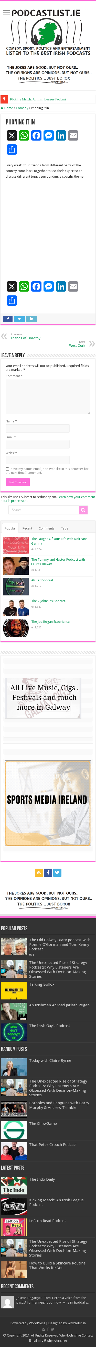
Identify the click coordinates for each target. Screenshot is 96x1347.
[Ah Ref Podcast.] (16, 586)
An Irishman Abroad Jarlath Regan (59, 1005)
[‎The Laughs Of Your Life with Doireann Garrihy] (16, 545)
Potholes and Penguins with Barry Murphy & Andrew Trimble (59, 1105)
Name (11, 421)
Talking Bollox (42, 984)
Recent (27, 528)
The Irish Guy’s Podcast (49, 1025)
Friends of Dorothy (25, 336)
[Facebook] (48, 873)
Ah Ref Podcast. (42, 580)
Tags (64, 528)
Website (11, 453)
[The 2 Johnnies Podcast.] (16, 607)
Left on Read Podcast (47, 1220)
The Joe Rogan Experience (50, 622)
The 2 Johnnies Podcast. (48, 601)
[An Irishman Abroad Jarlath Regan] (14, 1011)
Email (11, 437)
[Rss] (39, 873)
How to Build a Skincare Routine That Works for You (57, 1265)
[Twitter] (57, 873)
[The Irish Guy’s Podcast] (14, 1032)
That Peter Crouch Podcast (53, 1144)
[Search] (83, 510)
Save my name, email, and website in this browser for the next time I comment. (47, 471)
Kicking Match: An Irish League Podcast (38, 99)
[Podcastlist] (48, 32)
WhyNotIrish (77, 1323)
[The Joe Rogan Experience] (16, 628)
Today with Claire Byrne (50, 1060)
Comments (47, 528)
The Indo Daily (42, 1179)
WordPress (37, 1323)
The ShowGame (43, 1123)
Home (8, 108)
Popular (10, 528)
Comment (14, 376)
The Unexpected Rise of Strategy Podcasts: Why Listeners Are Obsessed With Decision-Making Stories (58, 969)
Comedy (22, 108)
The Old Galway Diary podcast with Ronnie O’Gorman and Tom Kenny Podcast (59, 944)
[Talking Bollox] (14, 990)
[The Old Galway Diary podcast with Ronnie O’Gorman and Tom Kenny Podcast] (14, 946)
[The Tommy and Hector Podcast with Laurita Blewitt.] (16, 566)
